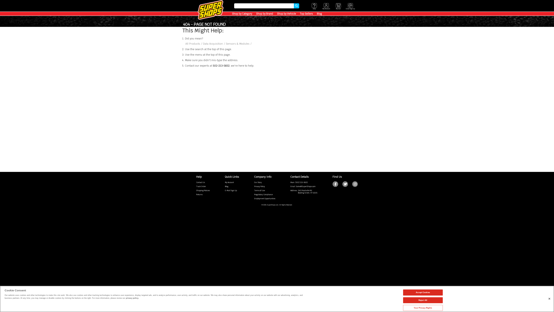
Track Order (201, 186)
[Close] (549, 299)
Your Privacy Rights (423, 308)
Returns (199, 194)
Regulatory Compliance (263, 194)
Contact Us (200, 182)
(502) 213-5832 (301, 182)
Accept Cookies (423, 292)
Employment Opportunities (264, 198)
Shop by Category (242, 13)
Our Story (258, 182)
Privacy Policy (259, 186)
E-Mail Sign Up (231, 190)
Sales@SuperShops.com (306, 186)
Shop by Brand (264, 13)
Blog (319, 13)
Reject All (423, 300)
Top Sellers (306, 13)
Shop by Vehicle (286, 13)
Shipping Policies (203, 190)
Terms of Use (259, 190)
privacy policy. (132, 298)
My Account (229, 182)
